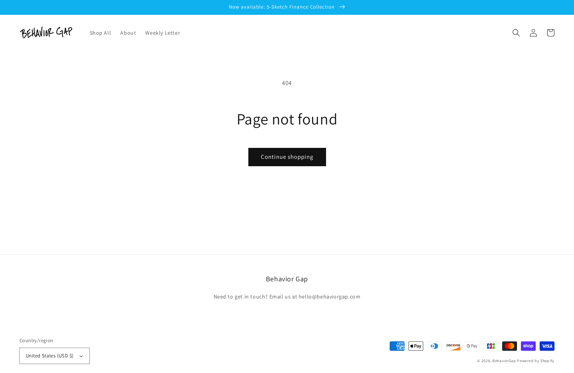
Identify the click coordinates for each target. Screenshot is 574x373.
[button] (516, 32)
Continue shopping (287, 156)
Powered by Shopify (535, 360)
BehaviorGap (504, 360)
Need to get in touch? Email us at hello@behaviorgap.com (287, 296)
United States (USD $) (49, 355)
